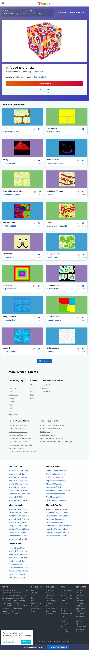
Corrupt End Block (54, 285)
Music (10, 411)
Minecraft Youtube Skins (18, 477)
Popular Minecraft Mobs (56, 480)
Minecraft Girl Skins (16, 497)
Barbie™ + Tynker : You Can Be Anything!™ (53, 425)
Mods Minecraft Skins (17, 474)
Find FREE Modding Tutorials (18, 442)
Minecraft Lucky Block (17, 522)
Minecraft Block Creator (18, 509)
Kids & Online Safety (45, 641)
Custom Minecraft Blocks (19, 512)
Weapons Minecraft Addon (57, 516)
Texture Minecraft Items (18, 567)
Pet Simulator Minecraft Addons (59, 526)
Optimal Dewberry (11, 132)
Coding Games (66, 590)
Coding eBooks (36, 608)
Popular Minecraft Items (18, 558)
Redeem (49, 598)
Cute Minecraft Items (17, 577)
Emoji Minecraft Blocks (18, 526)
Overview (49, 590)
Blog (33, 590)
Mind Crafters (46, 391)
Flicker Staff (9, 257)
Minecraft (23, 11)
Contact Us (65, 641)
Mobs (32, 398)
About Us (34, 593)
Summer (49, 614)
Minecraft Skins (67, 595)
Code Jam (64, 629)
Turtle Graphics (13, 415)
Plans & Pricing (51, 608)
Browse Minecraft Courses (17, 429)
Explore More (44, 361)
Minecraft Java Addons (55, 522)
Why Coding (50, 601)
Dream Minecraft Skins (18, 490)
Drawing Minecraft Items (19, 571)
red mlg (5, 160)
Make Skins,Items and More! (18, 425)
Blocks (32, 11)
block (49, 222)
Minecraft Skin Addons (55, 519)
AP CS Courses (81, 611)
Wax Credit (53, 257)
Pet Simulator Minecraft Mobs (58, 490)
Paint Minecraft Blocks (18, 516)
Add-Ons (32, 391)
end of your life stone (55, 191)
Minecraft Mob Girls (54, 484)
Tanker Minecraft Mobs (55, 494)
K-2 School (80, 614)
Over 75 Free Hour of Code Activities (51, 438)
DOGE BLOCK (7, 254)
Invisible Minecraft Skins (18, 471)
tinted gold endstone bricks (12, 191)
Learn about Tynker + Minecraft (70, 12)
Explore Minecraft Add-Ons (17, 435)
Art (10, 385)
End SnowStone (53, 348)
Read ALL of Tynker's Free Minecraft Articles (23, 451)
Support (34, 595)
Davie (51, 195)
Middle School (81, 606)
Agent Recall (46, 385)
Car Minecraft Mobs (54, 487)
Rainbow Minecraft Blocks (19, 529)
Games (11, 405)
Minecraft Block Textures (19, 519)
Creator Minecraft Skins (18, 484)
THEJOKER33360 (11, 226)
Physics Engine (13, 395)
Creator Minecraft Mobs (56, 471)
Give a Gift (50, 595)
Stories (11, 408)
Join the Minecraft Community (18, 432)
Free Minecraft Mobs (54, 497)
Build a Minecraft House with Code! (20, 438)
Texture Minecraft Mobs (56, 474)
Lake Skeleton (10, 351)
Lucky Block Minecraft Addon (58, 512)
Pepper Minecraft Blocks (18, 532)
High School (80, 608)
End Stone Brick (40, 77)
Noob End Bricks (53, 160)
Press (33, 598)
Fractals (11, 398)
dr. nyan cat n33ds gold (58, 226)
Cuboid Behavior (55, 320)
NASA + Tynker (45, 432)
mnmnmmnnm (8, 128)
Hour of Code (66, 632)
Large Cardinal (10, 320)
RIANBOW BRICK (53, 317)
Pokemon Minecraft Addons (57, 532)
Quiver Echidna (10, 289)
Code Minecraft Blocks (18, 535)
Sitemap (34, 606)
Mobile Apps (36, 603)
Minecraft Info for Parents (17, 448)
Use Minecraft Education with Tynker (20, 445)
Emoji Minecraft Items (17, 561)
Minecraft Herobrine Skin (19, 500)
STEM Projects (81, 629)
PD (77, 624)
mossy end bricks (53, 254)
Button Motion (54, 132)
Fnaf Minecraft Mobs (54, 477)
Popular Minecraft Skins (18, 480)
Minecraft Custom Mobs (56, 500)
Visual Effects (13, 388)
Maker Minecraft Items (18, 554)
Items (32, 395)
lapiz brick (6, 348)
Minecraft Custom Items (18, 551)
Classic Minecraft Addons (56, 535)
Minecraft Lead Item (17, 548)
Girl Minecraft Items (17, 574)
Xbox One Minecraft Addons (57, 529)
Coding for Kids (10, 11)
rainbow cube (7, 285)
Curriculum (50, 593)
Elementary (80, 603)
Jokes (10, 391)
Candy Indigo (54, 289)
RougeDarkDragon (56, 163)
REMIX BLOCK (44, 83)
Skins (31, 385)
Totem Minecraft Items (18, 564)
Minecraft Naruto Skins (18, 487)
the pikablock (52, 128)
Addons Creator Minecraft (56, 509)
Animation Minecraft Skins (19, 494)
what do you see (8, 222)
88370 (51, 351)
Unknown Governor (12, 195)
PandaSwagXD (10, 163)
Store (33, 611)
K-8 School (80, 616)
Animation (12, 401)
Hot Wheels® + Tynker (47, 435)
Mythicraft (45, 388)
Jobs (32, 601)
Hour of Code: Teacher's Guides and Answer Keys (56, 442)
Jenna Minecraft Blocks (18, 539)
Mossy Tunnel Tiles (9, 317)
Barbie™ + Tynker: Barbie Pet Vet (50, 429)
